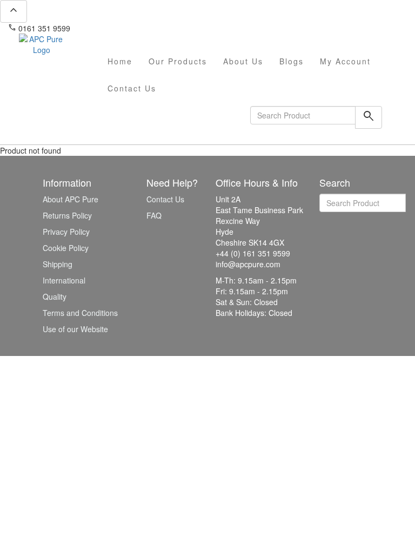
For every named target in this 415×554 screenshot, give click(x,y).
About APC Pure (70, 199)
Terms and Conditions (80, 312)
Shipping (57, 264)
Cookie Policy (66, 247)
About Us (243, 61)
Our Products (178, 61)
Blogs (291, 61)
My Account (345, 61)
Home (120, 61)
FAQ (154, 215)
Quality (54, 296)
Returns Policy (67, 215)
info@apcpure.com (110, 28)
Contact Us (132, 88)
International (64, 280)
